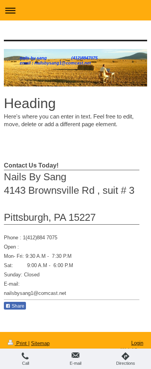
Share (17, 306)
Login (137, 343)
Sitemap (40, 343)
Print (21, 343)
